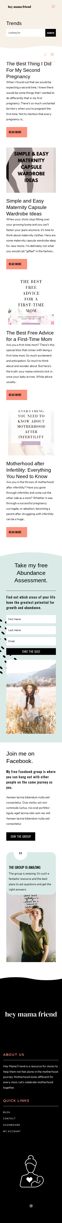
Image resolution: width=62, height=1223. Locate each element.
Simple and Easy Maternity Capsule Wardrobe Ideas (26, 207)
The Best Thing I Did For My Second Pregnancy (28, 70)
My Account (12, 1131)
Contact (9, 1118)
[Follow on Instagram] (31, 1206)
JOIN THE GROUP (20, 836)
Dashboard (11, 1125)
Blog (6, 1112)
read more (15, 132)
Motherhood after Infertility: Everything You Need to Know (28, 470)
